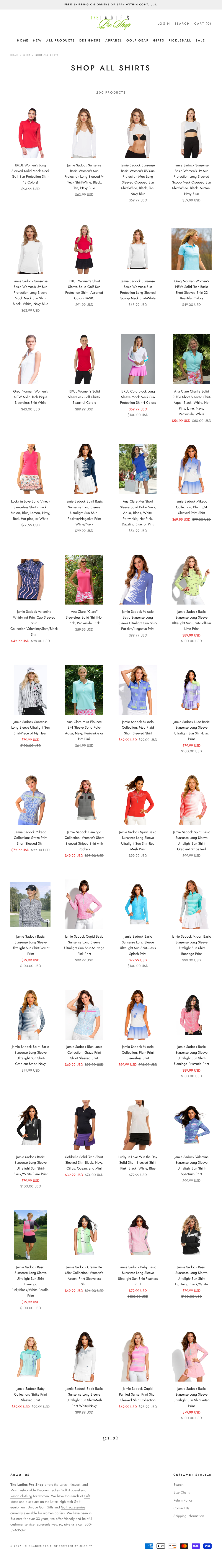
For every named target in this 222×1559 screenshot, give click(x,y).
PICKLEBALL (179, 40)
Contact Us (181, 1508)
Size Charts (181, 1492)
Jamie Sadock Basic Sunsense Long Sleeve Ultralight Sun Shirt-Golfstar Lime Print (191, 620)
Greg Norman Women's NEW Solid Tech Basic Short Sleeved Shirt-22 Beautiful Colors (191, 290)
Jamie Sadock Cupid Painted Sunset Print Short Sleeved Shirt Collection (138, 1394)
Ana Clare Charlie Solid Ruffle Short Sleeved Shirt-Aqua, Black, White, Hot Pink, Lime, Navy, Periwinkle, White (192, 403)
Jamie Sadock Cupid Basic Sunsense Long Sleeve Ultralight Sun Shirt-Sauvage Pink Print (84, 945)
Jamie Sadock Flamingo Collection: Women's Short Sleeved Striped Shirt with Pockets (84, 841)
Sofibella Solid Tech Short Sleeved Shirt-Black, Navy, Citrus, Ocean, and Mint (84, 1162)
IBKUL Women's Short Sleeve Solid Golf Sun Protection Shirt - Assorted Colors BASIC (84, 290)
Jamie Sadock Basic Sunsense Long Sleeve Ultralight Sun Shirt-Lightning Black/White (191, 1276)
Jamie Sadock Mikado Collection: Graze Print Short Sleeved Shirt (30, 838)
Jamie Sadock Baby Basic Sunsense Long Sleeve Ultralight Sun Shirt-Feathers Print (138, 1276)
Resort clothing (21, 1496)
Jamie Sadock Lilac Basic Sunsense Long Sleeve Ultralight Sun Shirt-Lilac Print (191, 730)
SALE (200, 40)
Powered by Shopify (75, 1546)
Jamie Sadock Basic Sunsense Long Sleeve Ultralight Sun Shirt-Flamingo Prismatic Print (191, 1055)
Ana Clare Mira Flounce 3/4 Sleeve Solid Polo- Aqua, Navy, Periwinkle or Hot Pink (84, 730)
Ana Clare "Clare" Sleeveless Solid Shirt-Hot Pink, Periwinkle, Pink (84, 617)
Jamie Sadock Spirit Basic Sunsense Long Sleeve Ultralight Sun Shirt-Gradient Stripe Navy (30, 1055)
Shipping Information (188, 1515)
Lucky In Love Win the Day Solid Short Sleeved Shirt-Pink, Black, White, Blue (137, 1162)
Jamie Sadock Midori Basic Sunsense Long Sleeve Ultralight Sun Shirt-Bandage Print (191, 945)
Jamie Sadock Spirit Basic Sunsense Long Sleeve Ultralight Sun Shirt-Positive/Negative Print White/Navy (84, 513)
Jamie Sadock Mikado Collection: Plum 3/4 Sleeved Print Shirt (191, 507)
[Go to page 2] (117, 1438)
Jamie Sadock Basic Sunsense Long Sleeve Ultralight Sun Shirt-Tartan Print (191, 1397)
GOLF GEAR (137, 40)
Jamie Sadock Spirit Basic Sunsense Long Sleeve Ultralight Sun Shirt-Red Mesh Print (137, 841)
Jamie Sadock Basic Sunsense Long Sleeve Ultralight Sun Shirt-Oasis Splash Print (138, 945)
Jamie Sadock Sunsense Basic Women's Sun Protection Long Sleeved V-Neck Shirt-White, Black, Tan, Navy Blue (84, 177)
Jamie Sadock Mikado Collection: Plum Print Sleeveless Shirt (138, 1052)
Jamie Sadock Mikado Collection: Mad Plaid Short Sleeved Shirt (138, 727)
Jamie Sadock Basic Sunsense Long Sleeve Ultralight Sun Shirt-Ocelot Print (30, 945)
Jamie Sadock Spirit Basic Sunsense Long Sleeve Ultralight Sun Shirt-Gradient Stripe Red (191, 841)
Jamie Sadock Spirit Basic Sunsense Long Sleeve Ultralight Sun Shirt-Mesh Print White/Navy (84, 1397)
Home (14, 55)
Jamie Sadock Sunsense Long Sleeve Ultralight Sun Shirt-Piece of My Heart (30, 727)
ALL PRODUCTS (60, 40)
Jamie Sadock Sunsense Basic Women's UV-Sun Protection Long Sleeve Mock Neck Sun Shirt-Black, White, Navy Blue (30, 292)
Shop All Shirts (47, 55)
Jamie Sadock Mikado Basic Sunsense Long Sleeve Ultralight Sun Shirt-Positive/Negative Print (138, 620)
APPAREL (113, 40)
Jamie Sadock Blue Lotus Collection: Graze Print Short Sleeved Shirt (84, 1052)
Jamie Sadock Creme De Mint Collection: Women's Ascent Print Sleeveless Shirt (84, 1276)
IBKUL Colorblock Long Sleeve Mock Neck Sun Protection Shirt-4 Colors (138, 397)
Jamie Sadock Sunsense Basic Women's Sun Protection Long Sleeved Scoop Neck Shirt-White (138, 290)
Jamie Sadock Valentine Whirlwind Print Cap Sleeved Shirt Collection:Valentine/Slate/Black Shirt (34, 623)
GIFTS (158, 40)
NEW (37, 40)
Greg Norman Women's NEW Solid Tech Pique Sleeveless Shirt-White (30, 397)
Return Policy (183, 1500)
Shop (26, 55)
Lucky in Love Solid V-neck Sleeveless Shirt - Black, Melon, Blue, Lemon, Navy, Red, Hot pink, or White (30, 510)
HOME (22, 40)
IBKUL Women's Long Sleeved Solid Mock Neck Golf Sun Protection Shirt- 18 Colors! (30, 174)
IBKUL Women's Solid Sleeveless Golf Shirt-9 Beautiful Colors (84, 397)
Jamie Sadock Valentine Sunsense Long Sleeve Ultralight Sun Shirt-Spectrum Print (192, 1165)
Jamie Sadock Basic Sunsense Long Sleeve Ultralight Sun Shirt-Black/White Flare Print (30, 1165)
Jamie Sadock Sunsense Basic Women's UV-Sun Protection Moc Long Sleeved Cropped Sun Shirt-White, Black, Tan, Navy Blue (138, 179)
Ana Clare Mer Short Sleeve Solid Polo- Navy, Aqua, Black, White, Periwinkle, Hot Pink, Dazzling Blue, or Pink (138, 513)
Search (178, 1484)
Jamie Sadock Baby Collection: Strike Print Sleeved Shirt (30, 1394)
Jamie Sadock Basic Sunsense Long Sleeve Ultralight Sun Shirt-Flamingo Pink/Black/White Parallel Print (30, 1281)
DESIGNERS (90, 40)
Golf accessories (73, 1507)
